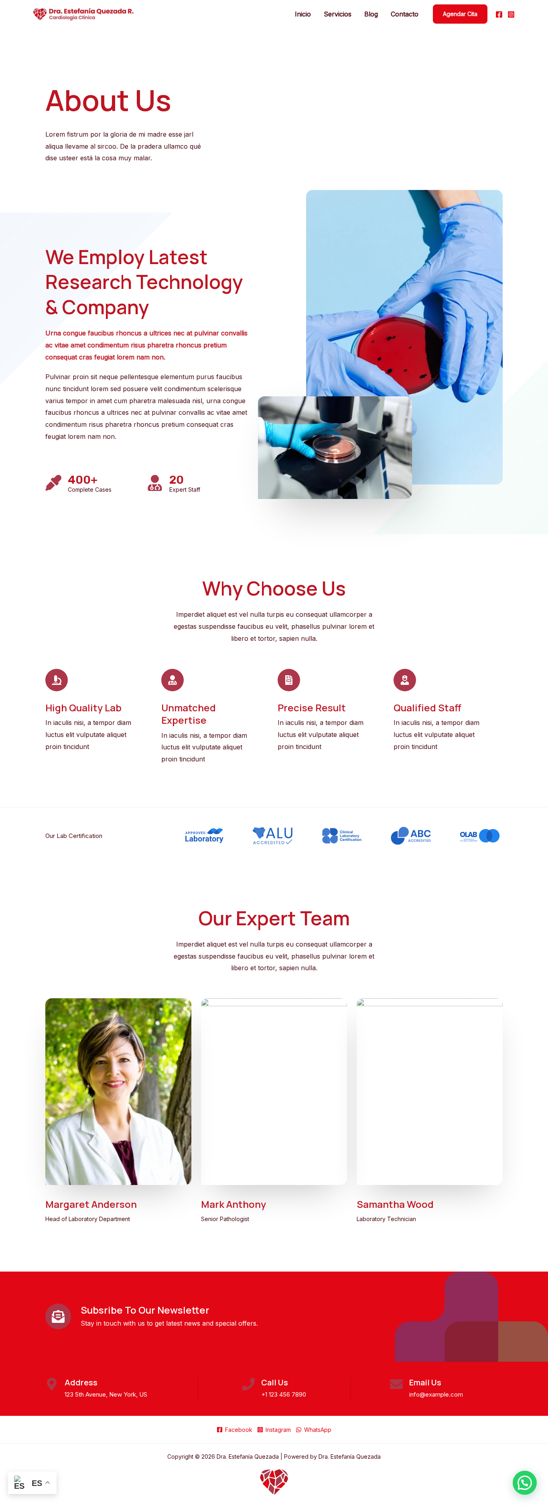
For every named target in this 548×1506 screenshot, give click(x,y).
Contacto (404, 14)
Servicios (337, 14)
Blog (371, 14)
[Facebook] (499, 14)
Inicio (303, 14)
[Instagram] (511, 14)
